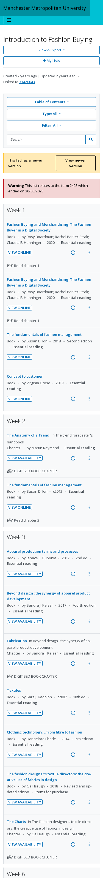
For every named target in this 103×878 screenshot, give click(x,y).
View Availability (24, 458)
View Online (19, 252)
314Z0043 (27, 81)
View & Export (49, 49)
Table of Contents (49, 101)
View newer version (75, 163)
